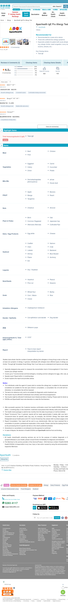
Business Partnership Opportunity (23, 599)
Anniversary (26, 601)
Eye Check (5, 549)
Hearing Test (6, 551)
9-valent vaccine (23, 530)
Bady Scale (22, 553)
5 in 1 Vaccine (22, 536)
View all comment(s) (52, 127)
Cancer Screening (7, 545)
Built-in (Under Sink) (43, 533)
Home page (3, 14)
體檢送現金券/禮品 (26, 9)
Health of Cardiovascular (58, 547)
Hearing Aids (22, 554)
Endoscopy (5, 543)
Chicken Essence (56, 530)
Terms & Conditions (51, 599)
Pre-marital (5, 539)
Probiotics (54, 531)
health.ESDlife (46, 601)
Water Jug (40, 534)
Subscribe (57, 517)
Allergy (6, 485)
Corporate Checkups (8, 555)
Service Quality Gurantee (19, 485)
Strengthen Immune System (58, 541)
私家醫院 (55, 9)
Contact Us (36, 599)
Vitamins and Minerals (57, 539)
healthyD (39, 601)
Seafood (35, 489)
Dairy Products (55, 485)
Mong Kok (4, 459)
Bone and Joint (55, 548)
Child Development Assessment (10, 554)
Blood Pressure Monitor (25, 548)
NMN (53, 528)
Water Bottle (41, 536)
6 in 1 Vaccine (22, 537)
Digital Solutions (57, 601)
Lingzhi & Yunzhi (56, 534)
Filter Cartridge (41, 539)
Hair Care (54, 551)
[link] (7, 584)
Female (4, 530)
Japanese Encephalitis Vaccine (26, 542)
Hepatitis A (22, 534)
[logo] (5, 10)
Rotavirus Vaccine (23, 540)
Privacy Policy (62, 599)
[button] (30, 41)
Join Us (43, 599)
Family (33, 601)
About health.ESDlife (8, 599)
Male (4, 536)
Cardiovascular (6, 537)
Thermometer (22, 551)
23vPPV (21, 531)
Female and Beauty (56, 544)
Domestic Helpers (7, 546)
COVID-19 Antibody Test (8, 533)
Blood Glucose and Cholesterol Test (28, 550)
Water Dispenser (42, 528)
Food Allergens (26, 489)
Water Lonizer (41, 540)
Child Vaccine (22, 528)
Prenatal (5, 540)
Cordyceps (54, 533)
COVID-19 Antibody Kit (8, 534)
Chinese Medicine (7, 552)
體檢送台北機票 (46, 9)
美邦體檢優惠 (36, 9)
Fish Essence (55, 536)
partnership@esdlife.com (10, 572)
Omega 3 (54, 537)
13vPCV (21, 533)
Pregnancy (54, 553)
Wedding (19, 601)
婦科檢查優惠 (63, 9)
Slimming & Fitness (56, 545)
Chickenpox (22, 539)
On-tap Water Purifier (43, 530)
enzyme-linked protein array (10, 489)
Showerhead (41, 537)
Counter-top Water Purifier (44, 531)
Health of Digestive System (58, 542)
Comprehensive (6, 528)
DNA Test (5, 548)
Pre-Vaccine (5, 531)
